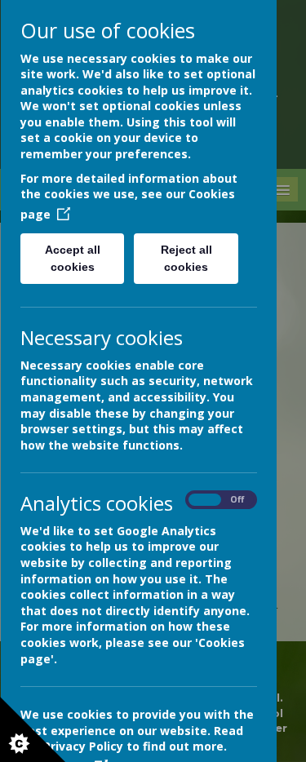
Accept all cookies (72, 258)
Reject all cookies (185, 258)
